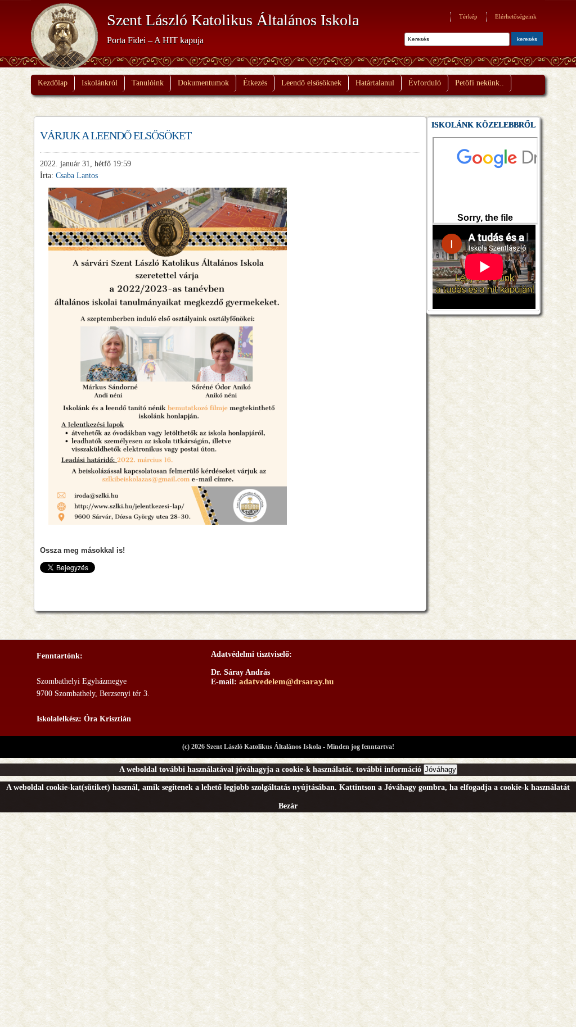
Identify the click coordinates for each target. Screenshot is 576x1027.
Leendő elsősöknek (311, 83)
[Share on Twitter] (70, 585)
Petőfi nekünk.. (479, 83)
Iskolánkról (100, 83)
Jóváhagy (440, 769)
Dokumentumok (203, 83)
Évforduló (424, 83)
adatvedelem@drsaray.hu (286, 681)
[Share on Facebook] (49, 585)
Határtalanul (375, 83)
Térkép (468, 16)
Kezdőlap (53, 83)
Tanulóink (148, 83)
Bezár (288, 806)
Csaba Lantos (77, 175)
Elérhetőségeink (516, 16)
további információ (388, 769)
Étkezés (255, 83)
